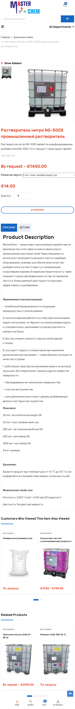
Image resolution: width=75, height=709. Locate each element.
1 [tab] (36, 600)
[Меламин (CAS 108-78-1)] (56, 659)
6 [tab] (47, 696)
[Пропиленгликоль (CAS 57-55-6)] (19, 659)
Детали (24, 227)
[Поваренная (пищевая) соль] (19, 563)
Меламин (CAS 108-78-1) (53, 634)
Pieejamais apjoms (11, 174)
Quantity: (6, 195)
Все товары (8, 533)
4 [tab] (41, 696)
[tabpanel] (19, 563)
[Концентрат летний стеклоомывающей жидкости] (56, 563)
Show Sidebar (13, 63)
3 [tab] (38, 696)
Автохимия (45, 533)
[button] (65, 5)
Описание (9, 227)
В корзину (37, 210)
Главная (5, 37)
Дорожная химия (23, 37)
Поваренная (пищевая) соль (17, 538)
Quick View (18, 573)
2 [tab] (41, 600)
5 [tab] (44, 696)
